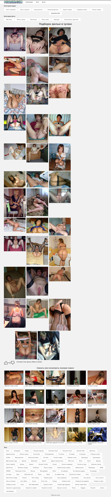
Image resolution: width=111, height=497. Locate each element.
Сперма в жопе (66, 481)
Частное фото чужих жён (71, 19)
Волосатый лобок (33, 457)
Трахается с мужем (31, 488)
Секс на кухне (99, 477)
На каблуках (64, 471)
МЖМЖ (8, 471)
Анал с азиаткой (10, 9)
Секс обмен (23, 481)
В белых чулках (24, 454)
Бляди (27, 450)
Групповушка (96, 457)
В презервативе (49, 454)
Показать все (55, 13)
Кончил (55, 464)
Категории (29, 2)
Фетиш (74, 488)
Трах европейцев (34, 484)
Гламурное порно (82, 9)
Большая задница (39, 450)
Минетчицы (33, 19)
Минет (54, 471)
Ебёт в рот (71, 461)
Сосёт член (44, 481)
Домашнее (34, 461)
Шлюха (102, 488)
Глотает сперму (96, 9)
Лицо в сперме (48, 467)
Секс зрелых (27, 362)
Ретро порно (45, 19)
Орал (17, 474)
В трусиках (83, 454)
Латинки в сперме (23, 467)
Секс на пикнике (10, 481)
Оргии (39, 474)
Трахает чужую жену (81, 484)
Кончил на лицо (81, 464)
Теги (37, 2)
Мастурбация (44, 471)
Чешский (92, 488)
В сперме (72, 454)
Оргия (48, 474)
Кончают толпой (43, 464)
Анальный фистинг (53, 9)
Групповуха (84, 457)
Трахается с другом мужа (13, 488)
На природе (93, 471)
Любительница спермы (63, 467)
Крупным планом (96, 464)
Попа (87, 474)
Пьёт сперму (35, 477)
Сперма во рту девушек (82, 481)
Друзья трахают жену (57, 461)
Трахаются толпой (47, 488)
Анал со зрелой (24, 9)
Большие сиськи (53, 450)
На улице (8, 474)
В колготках (36, 454)
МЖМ (101, 467)
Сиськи (34, 481)
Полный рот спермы (75, 474)
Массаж (33, 471)
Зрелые (22, 464)
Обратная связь (55, 495)
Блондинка (17, 450)
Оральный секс (28, 474)
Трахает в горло (48, 484)
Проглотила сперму (11, 477)
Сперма (54, 481)
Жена (80, 461)
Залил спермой (10, 464)
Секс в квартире (62, 477)
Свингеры (56, 19)
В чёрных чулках (95, 454)
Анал (7, 450)
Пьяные (24, 477)
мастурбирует (10, 491)
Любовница (91, 467)
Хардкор (83, 488)
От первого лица (59, 474)
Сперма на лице (11, 484)
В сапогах (61, 454)
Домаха (24, 461)
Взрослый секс (19, 457)
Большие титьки (67, 450)
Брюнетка (92, 450)
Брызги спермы (67, 9)
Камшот (31, 464)
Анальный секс (38, 9)
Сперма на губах (98, 481)
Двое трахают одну (11, 461)
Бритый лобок (81, 450)
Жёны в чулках (21, 19)
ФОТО (43, 2)
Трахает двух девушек (63, 484)
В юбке (8, 457)
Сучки (22, 484)
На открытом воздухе (79, 471)
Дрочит (44, 461)
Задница (98, 461)
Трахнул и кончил (62, 488)
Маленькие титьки (20, 471)
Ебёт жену (9, 19)
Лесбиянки (36, 467)
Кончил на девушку (67, 464)
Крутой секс (9, 467)
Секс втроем (75, 477)
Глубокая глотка (71, 457)
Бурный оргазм (10, 454)
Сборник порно (48, 477)
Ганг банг (45, 457)
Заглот (89, 461)
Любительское (79, 467)
